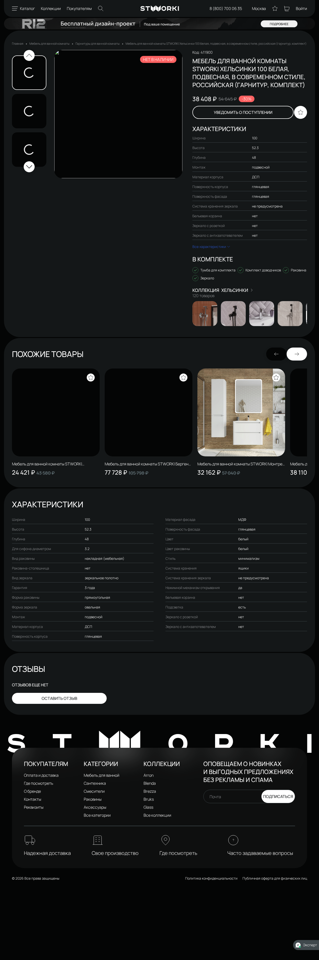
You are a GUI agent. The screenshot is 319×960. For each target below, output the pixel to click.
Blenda (150, 783)
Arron (149, 775)
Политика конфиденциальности (211, 878)
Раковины (92, 799)
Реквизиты (33, 807)
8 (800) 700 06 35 (226, 8)
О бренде (32, 791)
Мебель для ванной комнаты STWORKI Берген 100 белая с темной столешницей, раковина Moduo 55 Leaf (146, 463)
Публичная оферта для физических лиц (274, 878)
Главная (17, 43)
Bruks (149, 799)
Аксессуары (95, 807)
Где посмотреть (38, 783)
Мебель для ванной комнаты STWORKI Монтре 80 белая (239, 463)
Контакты (32, 799)
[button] (29, 55)
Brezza (150, 791)
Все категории (97, 815)
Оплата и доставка (41, 775)
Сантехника (95, 783)
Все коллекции (157, 815)
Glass (148, 807)
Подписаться (278, 796)
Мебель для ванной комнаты (49, 43)
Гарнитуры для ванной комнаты (98, 43)
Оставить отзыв (59, 698)
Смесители (94, 791)
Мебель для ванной (101, 775)
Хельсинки (234, 290)
